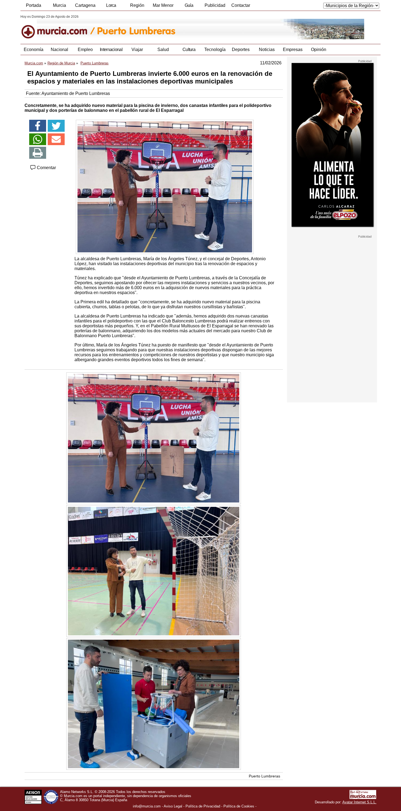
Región (137, 5)
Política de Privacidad (202, 806)
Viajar (137, 49)
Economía (33, 49)
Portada (33, 5)
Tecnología (215, 49)
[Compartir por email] (56, 139)
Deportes (241, 49)
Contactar (240, 5)
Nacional (59, 49)
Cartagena (85, 5)
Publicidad (215, 5)
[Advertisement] (332, 320)
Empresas (293, 49)
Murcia (59, 5)
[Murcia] (58, 27)
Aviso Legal (173, 806)
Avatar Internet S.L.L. (359, 802)
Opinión (318, 49)
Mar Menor (163, 5)
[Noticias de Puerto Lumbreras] (153, 27)
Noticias (267, 49)
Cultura (188, 49)
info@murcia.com (147, 806)
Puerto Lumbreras (264, 776)
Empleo (85, 49)
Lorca (111, 5)
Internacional (111, 49)
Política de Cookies (238, 806)
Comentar (46, 167)
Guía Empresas (189, 7)
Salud (163, 49)
